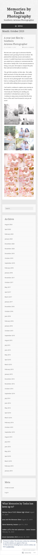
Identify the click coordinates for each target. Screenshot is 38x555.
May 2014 (8, 408)
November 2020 (9, 248)
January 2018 (9, 273)
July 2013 (7, 442)
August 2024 (8, 224)
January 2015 (9, 374)
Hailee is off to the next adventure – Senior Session (18, 529)
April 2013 (8, 456)
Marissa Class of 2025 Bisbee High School (15, 512)
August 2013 (8, 437)
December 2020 (9, 244)
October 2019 (9, 258)
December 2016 (9, 306)
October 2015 (9, 330)
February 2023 (9, 234)
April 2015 (8, 359)
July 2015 (7, 345)
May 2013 (8, 451)
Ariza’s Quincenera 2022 (10, 537)
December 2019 (9, 253)
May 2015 (8, 355)
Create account (9, 487)
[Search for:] (19, 208)
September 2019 (10, 263)
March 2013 (8, 461)
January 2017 (9, 302)
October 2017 (9, 282)
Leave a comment (29, 47)
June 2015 (8, 350)
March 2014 (8, 417)
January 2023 (9, 239)
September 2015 (10, 335)
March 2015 (8, 364)
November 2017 (9, 277)
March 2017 (8, 297)
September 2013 (10, 432)
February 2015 (9, 369)
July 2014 (7, 398)
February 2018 (9, 268)
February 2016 (9, 321)
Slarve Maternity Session (10, 524)
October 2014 (9, 388)
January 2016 (9, 326)
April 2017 (8, 292)
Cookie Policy (10, 547)
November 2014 (9, 384)
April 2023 (8, 229)
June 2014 (8, 403)
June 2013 (8, 446)
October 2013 (9, 427)
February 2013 (9, 466)
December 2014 (9, 379)
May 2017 (8, 287)
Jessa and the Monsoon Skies (11, 519)
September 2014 (10, 393)
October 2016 (9, 311)
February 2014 (9, 422)
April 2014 (8, 413)
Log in (6, 492)
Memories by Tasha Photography (19, 12)
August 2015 (8, 340)
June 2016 (8, 316)
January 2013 (9, 471)
